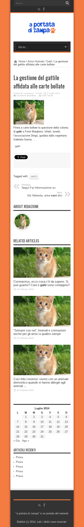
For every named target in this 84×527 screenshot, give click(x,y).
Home (22, 61)
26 (58, 431)
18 (50, 426)
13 (66, 421)
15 (25, 426)
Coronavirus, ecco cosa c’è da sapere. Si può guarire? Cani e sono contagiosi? (41, 283)
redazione (29, 93)
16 (33, 426)
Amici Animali (36, 61)
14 (17, 426)
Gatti (49, 61)
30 (33, 436)
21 (17, 431)
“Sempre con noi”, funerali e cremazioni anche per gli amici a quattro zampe (39, 332)
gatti (17, 146)
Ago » (25, 440)
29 (25, 436)
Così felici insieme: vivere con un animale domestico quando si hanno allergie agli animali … (41, 382)
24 (42, 431)
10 (42, 421)
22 (25, 431)
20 (66, 426)
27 (66, 431)
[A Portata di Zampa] (42, 31)
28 (17, 436)
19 (58, 426)
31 (42, 436)
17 (42, 426)
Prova (19, 457)
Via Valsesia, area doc (44, 194)
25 (50, 431)
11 (50, 421)
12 (58, 421)
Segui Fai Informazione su (38, 186)
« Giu (16, 440)
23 (33, 431)
